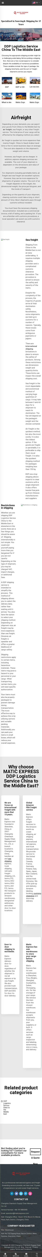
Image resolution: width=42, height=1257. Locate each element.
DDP (7, 87)
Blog (22, 1247)
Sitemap (28, 1247)
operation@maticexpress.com (17, 1213)
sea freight (16, 175)
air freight (7, 129)
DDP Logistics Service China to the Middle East (7, 1107)
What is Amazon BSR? (11, 102)
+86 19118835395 (20, 1210)
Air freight (30, 429)
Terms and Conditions (23, 1249)
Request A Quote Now (35, 1152)
